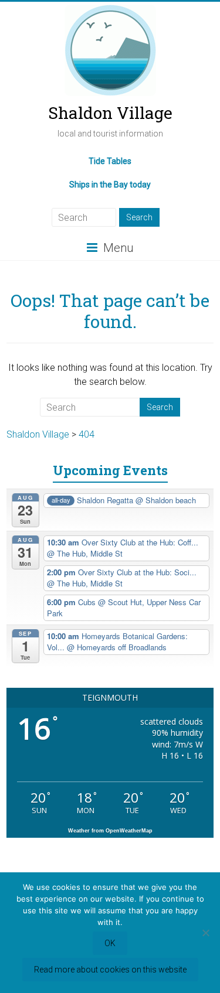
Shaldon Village (110, 113)
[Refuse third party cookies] (205, 933)
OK (110, 943)
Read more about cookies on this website (110, 969)
